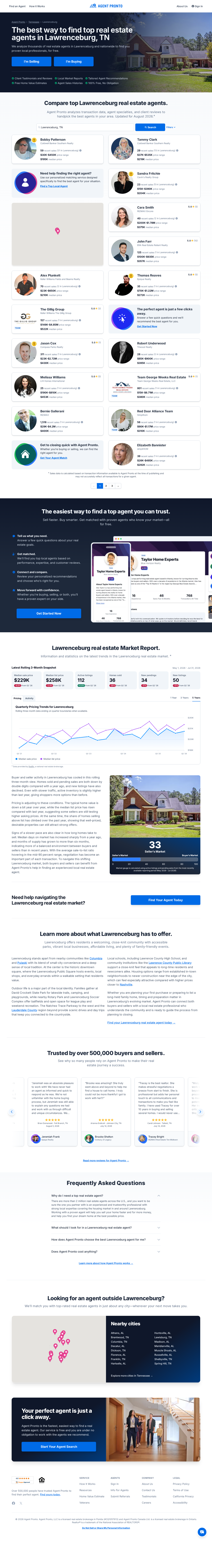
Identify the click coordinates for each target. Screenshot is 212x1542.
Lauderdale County (24, 1010)
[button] (58, 232)
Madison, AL (161, 1341)
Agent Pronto (18, 22)
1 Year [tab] (173, 697)
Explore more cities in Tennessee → (132, 1375)
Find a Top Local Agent (54, 186)
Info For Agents (120, 1490)
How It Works (87, 1483)
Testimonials (149, 1496)
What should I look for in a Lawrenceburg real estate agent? (91, 1227)
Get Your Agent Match (53, 457)
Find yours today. (50, 1494)
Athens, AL (117, 1333)
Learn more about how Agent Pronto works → (106, 1263)
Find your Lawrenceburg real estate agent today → (141, 1022)
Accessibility (180, 1502)
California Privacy (183, 1496)
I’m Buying (74, 61)
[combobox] (85, 127)
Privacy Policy (181, 1483)
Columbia (96, 958)
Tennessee (33, 22)
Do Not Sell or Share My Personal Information (106, 1528)
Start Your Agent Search (59, 1447)
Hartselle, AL (118, 1363)
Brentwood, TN (120, 1337)
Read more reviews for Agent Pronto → (106, 1160)
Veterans (84, 1502)
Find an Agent (17, 6)
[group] (106, 1111)
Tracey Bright (103, 1136)
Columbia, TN (119, 1341)
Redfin (31, 766)
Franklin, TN (118, 1359)
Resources (85, 1490)
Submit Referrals (120, 1496)
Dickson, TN (118, 1350)
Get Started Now (147, 326)
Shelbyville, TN (163, 1359)
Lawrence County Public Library (170, 962)
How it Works (37, 6)
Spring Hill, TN (162, 1363)
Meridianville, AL (164, 1346)
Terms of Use (181, 1490)
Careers (146, 1502)
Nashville (126, 984)
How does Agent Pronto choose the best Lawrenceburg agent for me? (98, 1239)
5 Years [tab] (196, 697)
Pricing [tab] (17, 698)
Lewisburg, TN (163, 1337)
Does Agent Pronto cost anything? (74, 1251)
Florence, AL (118, 1354)
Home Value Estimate (91, 1496)
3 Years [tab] (184, 697)
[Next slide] (200, 1111)
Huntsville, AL (162, 1333)
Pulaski (22, 962)
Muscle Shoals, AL (165, 1350)
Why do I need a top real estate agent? (77, 1195)
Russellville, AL (163, 1354)
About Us (182, 6)
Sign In (199, 6)
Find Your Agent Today (166, 900)
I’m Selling (31, 61)
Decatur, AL (118, 1346)
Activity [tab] (29, 698)
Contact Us (148, 1490)
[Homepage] (106, 6)
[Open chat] (202, 1532)
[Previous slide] (11, 1111)
